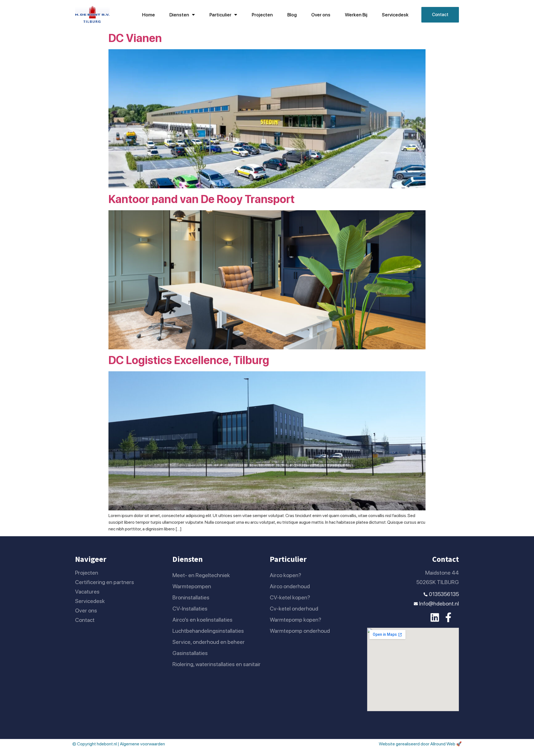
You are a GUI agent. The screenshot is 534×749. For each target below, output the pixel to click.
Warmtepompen (191, 586)
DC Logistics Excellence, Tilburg (188, 360)
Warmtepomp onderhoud (300, 630)
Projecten (262, 15)
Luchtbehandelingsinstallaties (208, 630)
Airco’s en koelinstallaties (202, 619)
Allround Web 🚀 (446, 743)
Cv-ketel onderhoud (294, 608)
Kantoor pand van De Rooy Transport (201, 199)
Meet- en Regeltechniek (201, 575)
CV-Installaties (189, 608)
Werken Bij (356, 15)
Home (148, 15)
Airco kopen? (285, 575)
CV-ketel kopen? (290, 597)
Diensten (179, 15)
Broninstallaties (190, 597)
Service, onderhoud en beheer (208, 642)
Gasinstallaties (190, 653)
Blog (292, 15)
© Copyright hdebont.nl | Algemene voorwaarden (118, 743)
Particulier (220, 15)
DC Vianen (135, 38)
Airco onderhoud (290, 586)
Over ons (320, 15)
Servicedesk (395, 15)
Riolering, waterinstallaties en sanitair (216, 664)
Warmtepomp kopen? (295, 619)
